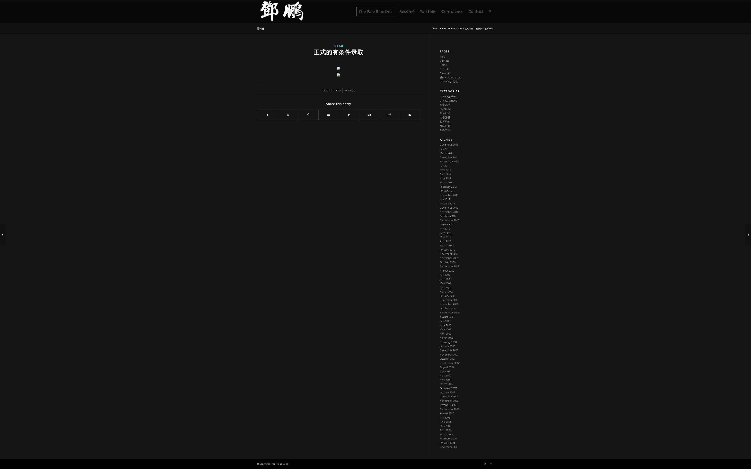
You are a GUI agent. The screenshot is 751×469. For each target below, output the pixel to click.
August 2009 (447, 270)
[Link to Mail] (491, 464)
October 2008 (447, 308)
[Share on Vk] (369, 115)
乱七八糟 (338, 46)
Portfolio (445, 69)
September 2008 (449, 312)
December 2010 (449, 207)
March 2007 (446, 384)
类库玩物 (445, 121)
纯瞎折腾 (445, 126)
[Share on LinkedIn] (329, 115)
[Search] (490, 11)
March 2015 (446, 153)
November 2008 (449, 304)
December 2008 (449, 300)
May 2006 (445, 426)
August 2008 (447, 317)
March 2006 (446, 434)
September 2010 (449, 220)
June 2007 (445, 375)
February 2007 (448, 388)
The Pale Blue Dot (450, 77)
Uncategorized (448, 100)
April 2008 (445, 333)
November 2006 (449, 400)
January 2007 (447, 392)
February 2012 (448, 186)
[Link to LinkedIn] (485, 464)
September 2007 (449, 363)
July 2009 (445, 274)
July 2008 (445, 321)
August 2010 (447, 224)
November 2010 (449, 212)
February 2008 (448, 342)
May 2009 (445, 283)
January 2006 (447, 442)
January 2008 (447, 346)
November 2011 (449, 195)
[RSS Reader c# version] (3, 234)
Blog (260, 28)
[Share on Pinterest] (308, 115)
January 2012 (447, 191)
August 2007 (447, 367)
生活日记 (445, 113)
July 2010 (445, 228)
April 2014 (445, 174)
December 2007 (449, 350)
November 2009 (449, 258)
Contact (444, 60)
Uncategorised (448, 96)
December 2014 (449, 157)
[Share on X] (288, 115)
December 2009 (449, 254)
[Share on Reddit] (389, 115)
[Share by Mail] (410, 115)
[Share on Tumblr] (349, 115)
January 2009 (447, 296)
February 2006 (448, 438)
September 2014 (449, 161)
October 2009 (447, 262)
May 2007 (445, 380)
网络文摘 (445, 130)
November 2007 (449, 354)
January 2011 (447, 203)
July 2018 (445, 149)
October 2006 (447, 405)
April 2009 (445, 287)
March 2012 (446, 182)
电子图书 (445, 117)
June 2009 (445, 279)
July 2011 (445, 199)
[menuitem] (375, 11)
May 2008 (445, 329)
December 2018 (449, 144)
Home (443, 65)
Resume (445, 73)
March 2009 (446, 291)
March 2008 (446, 337)
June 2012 (445, 178)
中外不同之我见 (449, 81)
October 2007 (447, 358)
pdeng (351, 90)
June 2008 (445, 325)
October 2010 (447, 216)
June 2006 (445, 421)
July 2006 (445, 417)
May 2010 (445, 237)
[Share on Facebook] (267, 115)
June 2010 (445, 233)
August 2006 (447, 413)
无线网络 (445, 109)
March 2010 (446, 245)
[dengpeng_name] (282, 11)
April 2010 (445, 241)
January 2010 (447, 249)
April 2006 (445, 430)
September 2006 (449, 409)
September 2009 (449, 266)
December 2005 (449, 447)
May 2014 (445, 170)
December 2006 (449, 396)
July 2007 (445, 371)
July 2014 (445, 165)
